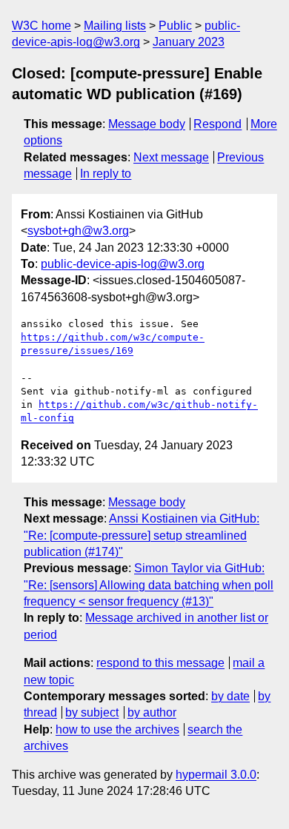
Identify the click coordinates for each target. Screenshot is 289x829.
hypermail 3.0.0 (216, 774)
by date (230, 696)
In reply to (105, 173)
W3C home (41, 25)
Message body (146, 124)
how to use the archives (117, 729)
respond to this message (160, 663)
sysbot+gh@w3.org (78, 230)
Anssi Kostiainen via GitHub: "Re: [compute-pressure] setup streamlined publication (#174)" (141, 535)
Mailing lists (115, 25)
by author (151, 712)
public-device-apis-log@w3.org (123, 264)
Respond (217, 124)
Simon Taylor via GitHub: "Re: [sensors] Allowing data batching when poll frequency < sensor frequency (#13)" (148, 585)
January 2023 (189, 42)
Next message (171, 157)
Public (175, 25)
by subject (92, 712)
